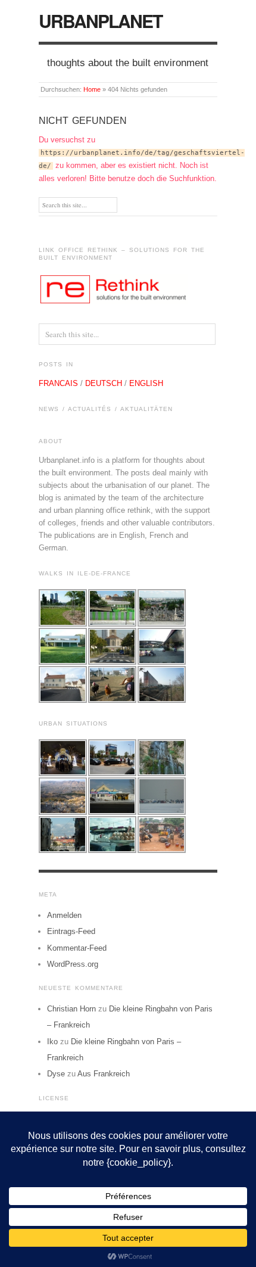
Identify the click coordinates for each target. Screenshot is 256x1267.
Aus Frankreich (103, 1073)
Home (92, 89)
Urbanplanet (100, 20)
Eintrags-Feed (71, 931)
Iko (52, 1041)
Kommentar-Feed (77, 948)
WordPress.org (72, 964)
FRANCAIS (58, 383)
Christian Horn (71, 1008)
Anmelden (64, 915)
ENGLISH (146, 383)
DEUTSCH (103, 383)
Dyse (56, 1073)
